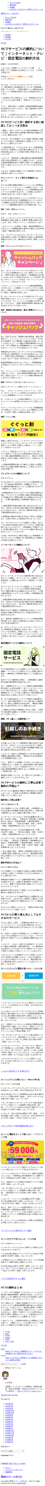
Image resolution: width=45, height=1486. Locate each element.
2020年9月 (9, 1415)
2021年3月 (9, 1406)
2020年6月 (9, 1417)
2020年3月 (9, 1424)
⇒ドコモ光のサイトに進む (13, 1278)
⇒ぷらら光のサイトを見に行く (15, 1071)
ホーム (7, 1467)
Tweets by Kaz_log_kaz (9, 1395)
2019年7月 (9, 1442)
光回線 (7, 22)
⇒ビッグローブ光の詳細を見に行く (17, 1126)
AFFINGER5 (21, 1483)
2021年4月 (9, 1404)
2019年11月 (9, 1433)
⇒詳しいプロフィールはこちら (29, 1391)
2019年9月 (9, 1437)
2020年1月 (9, 1428)
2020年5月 (9, 1419)
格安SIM (8, 20)
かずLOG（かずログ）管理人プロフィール (22, 24)
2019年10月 (9, 1435)
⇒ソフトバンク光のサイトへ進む (16, 1230)
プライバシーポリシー (14, 1470)
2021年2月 (9, 1408)
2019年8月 (9, 1440)
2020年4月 (9, 1422)
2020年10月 (9, 1413)
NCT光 (4, 1345)
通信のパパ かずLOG (10, 13)
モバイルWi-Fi (10, 17)
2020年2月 (9, 1426)
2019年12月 (9, 1431)
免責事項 (8, 1472)
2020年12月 (9, 1410)
